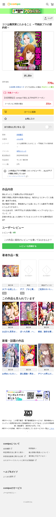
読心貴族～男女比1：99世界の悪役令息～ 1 (28, 374)
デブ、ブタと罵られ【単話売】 (27, 289)
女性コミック (21, 151)
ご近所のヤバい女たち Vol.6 (45, 289)
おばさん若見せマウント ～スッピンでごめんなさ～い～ (10, 331)
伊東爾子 (20, 135)
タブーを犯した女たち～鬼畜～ (9, 289)
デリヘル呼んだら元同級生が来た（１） (45, 374)
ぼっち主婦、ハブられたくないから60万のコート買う (28, 331)
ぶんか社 (20, 139)
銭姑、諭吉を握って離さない (45, 331)
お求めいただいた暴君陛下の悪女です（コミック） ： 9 (10, 374)
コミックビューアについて (17, 176)
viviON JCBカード (17, 87)
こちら (51, 428)
